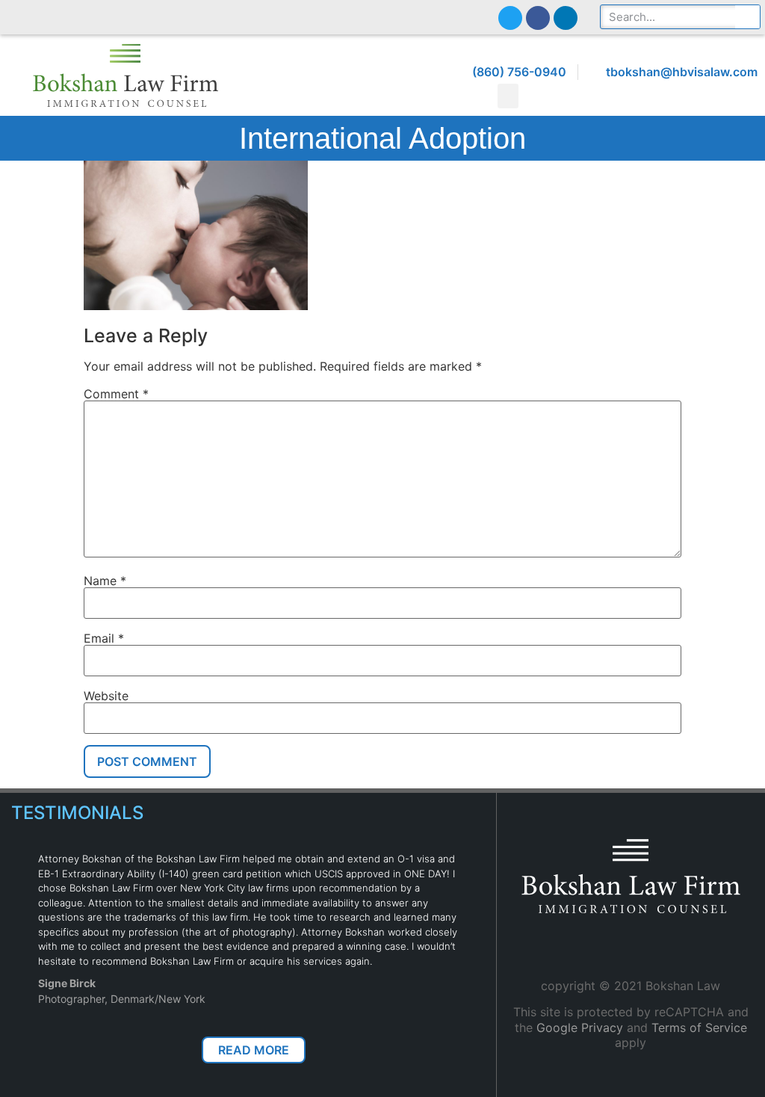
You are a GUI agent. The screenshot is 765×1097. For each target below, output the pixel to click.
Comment (116, 394)
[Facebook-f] (538, 18)
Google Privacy (579, 1027)
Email (104, 638)
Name (105, 581)
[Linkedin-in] (565, 18)
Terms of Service (699, 1027)
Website (106, 696)
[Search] (747, 16)
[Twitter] (510, 18)
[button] (508, 96)
